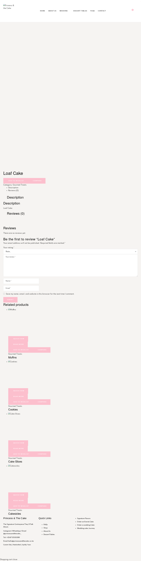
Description (13, 188)
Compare (37, 180)
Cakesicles (14, 513)
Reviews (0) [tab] (16, 213)
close (15, 559)
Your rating (8, 248)
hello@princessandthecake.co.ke (21, 541)
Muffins (12, 357)
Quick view (18, 339)
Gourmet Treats (19, 185)
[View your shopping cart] (136, 11)
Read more (18, 344)
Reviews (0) (13, 191)
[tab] (73, 187)
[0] (131, 11)
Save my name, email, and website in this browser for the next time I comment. (40, 294)
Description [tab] (15, 197)
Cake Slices (15, 461)
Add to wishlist (16, 180)
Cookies (13, 409)
